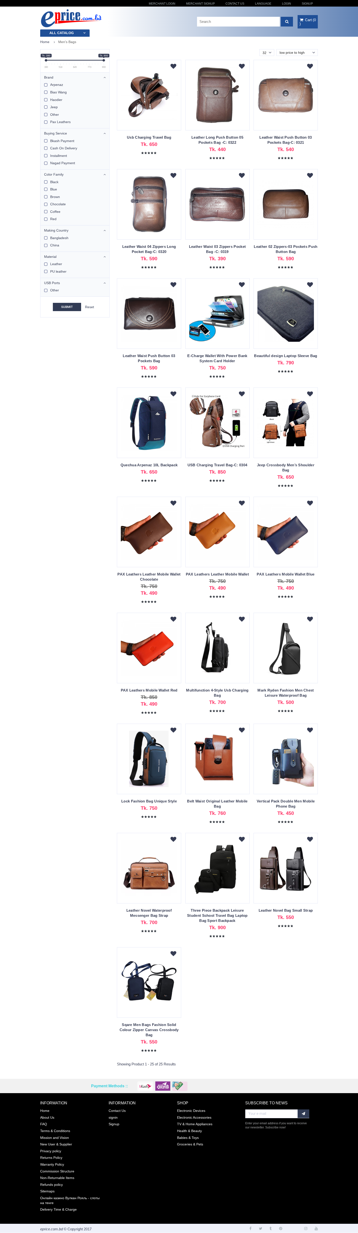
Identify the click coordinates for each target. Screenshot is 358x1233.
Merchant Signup (200, 3)
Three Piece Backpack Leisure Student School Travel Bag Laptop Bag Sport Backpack (217, 915)
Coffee (55, 212)
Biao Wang (58, 92)
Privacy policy (50, 1151)
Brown (55, 197)
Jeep (54, 107)
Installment (58, 156)
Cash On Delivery (63, 148)
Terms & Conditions (55, 1131)
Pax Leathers (60, 122)
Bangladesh (59, 238)
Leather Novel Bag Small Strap (286, 910)
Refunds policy (51, 1185)
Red (53, 219)
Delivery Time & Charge (58, 1209)
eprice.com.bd (51, 1229)
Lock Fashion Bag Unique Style (149, 801)
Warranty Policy (52, 1164)
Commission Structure (57, 1171)
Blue (53, 189)
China (54, 245)
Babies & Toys (188, 1138)
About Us (47, 1117)
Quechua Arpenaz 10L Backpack (149, 465)
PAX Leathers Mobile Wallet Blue (285, 574)
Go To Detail (149, 97)
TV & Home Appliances (194, 1124)
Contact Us (235, 3)
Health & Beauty (189, 1131)
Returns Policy (51, 1158)
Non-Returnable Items (57, 1178)
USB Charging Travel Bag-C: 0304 (217, 465)
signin (113, 1117)
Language (263, 3)
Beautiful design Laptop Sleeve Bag (285, 356)
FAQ (43, 1124)
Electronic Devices (191, 1111)
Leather (56, 264)
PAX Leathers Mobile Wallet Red (149, 690)
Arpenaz (56, 85)
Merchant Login (162, 3)
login (286, 3)
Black (54, 182)
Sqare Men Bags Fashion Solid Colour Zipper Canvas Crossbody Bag (149, 1030)
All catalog (61, 33)
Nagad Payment (62, 163)
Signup (307, 3)
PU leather (58, 271)
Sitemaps (47, 1191)
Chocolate (58, 204)
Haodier (56, 100)
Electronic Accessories (194, 1117)
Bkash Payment (62, 141)
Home (44, 42)
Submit (67, 307)
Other (54, 115)
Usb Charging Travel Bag (149, 137)
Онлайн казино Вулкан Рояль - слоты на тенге (70, 1200)
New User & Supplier (56, 1144)
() (308, 22)
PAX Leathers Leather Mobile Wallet (217, 574)
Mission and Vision (54, 1138)
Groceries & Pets (190, 1144)
